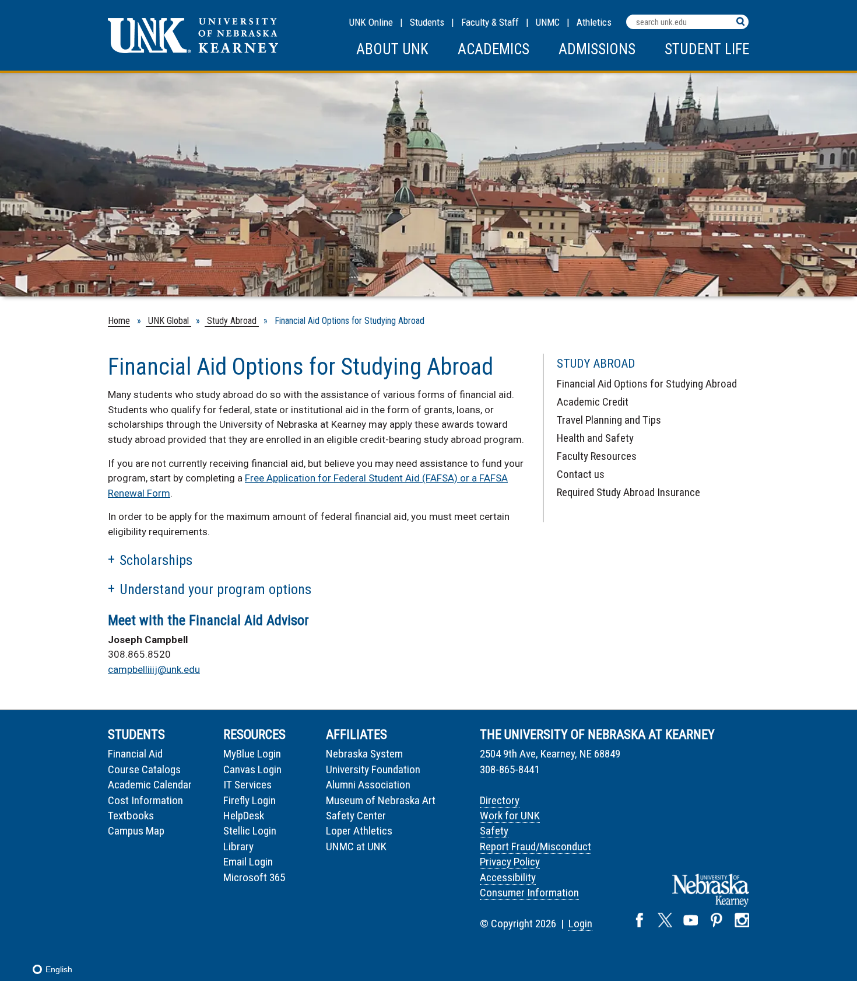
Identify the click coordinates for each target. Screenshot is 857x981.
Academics (493, 49)
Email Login (248, 861)
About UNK (392, 49)
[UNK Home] (193, 50)
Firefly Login (249, 800)
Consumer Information (529, 892)
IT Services (247, 784)
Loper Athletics (359, 830)
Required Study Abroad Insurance (628, 492)
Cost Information (145, 800)
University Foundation (373, 769)
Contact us (581, 474)
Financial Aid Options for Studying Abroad (647, 383)
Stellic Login (249, 830)
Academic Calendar (150, 784)
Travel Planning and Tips (609, 420)
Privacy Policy (510, 861)
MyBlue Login (252, 753)
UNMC (548, 22)
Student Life (707, 49)
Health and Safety (595, 438)
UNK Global (168, 320)
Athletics (594, 22)
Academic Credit (592, 402)
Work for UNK (510, 815)
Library (238, 846)
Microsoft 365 (254, 877)
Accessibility (508, 877)
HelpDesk (243, 815)
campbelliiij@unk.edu (154, 669)
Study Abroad (232, 320)
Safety (494, 830)
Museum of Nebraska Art (380, 800)
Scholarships (156, 560)
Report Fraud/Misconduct (535, 846)
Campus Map (136, 830)
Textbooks (131, 815)
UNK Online (371, 22)
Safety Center (356, 815)
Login (580, 923)
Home (119, 320)
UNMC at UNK (356, 846)
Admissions (597, 49)
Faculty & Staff (490, 22)
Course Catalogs (144, 769)
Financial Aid (135, 753)
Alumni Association (368, 784)
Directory (499, 800)
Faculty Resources (597, 456)
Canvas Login (252, 769)
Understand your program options (215, 589)
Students (427, 22)
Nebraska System (364, 753)
